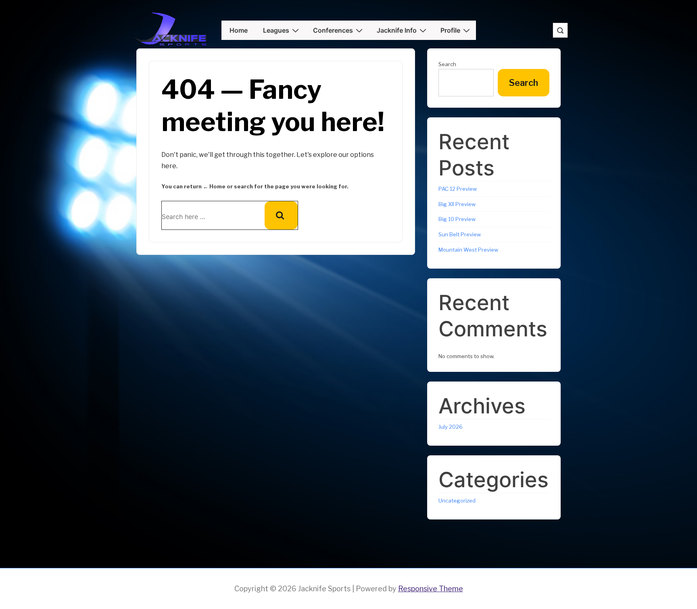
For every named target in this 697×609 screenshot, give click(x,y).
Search (447, 64)
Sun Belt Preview (459, 234)
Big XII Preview (457, 204)
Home (239, 30)
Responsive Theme (430, 588)
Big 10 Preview (457, 219)
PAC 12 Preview (457, 189)
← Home (214, 186)
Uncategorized (457, 500)
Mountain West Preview (468, 249)
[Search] (281, 215)
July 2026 (450, 426)
